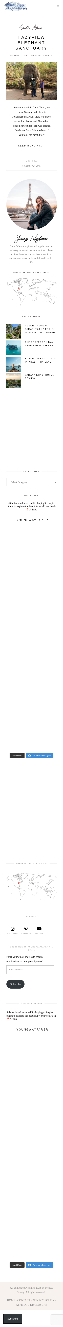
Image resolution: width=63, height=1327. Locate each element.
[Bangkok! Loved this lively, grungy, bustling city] (31, 709)
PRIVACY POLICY (43, 1300)
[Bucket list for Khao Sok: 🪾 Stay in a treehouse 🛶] (31, 595)
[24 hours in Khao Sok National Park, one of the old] (31, 567)
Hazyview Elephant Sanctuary (31, 42)
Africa (15, 55)
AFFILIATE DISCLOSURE (31, 1304)
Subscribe (15, 984)
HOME (11, 1300)
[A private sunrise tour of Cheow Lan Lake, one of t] (31, 539)
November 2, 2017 (31, 165)
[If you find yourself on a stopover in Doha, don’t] (31, 738)
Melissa (31, 161)
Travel (48, 55)
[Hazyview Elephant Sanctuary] (31, 81)
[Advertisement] (31, 426)
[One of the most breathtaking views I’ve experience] (31, 624)
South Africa (30, 27)
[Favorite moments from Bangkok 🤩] (31, 681)
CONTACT (23, 1300)
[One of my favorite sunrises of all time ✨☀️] (31, 652)
